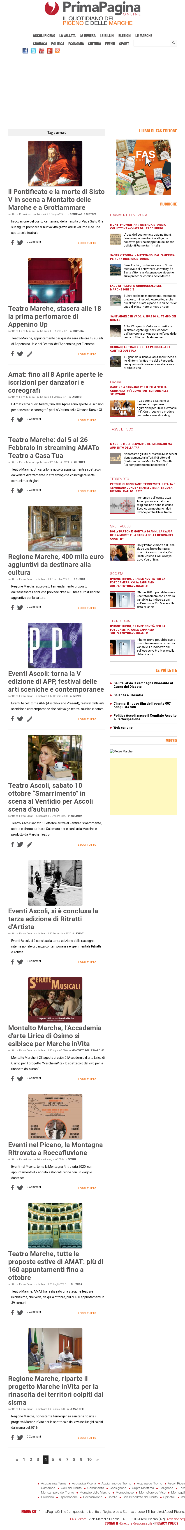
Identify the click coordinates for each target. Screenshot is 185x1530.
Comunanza (95, 1488)
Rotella (112, 1497)
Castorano (48, 1488)
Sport (124, 43)
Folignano (166, 1488)
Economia (76, 43)
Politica (57, 43)
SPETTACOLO (120, 526)
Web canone (123, 727)
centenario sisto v (83, 214)
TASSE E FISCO (121, 429)
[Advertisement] (92, 88)
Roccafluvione (92, 1497)
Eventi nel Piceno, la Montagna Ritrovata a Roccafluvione (55, 1149)
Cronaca (40, 43)
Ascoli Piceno (44, 35)
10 (89, 1459)
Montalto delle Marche (88, 1050)
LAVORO (116, 382)
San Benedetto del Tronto (140, 1497)
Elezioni (124, 35)
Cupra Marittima (143, 1488)
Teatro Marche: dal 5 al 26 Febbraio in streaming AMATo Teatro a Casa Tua (53, 447)
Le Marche (143, 35)
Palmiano (47, 1497)
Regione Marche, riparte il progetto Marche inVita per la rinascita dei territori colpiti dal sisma (55, 1390)
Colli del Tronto (71, 1488)
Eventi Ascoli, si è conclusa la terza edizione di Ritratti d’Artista (53, 919)
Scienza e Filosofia (128, 695)
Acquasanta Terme (53, 1483)
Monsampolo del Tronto (57, 1492)
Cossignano (118, 1488)
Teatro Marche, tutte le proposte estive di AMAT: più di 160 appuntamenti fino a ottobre (55, 1265)
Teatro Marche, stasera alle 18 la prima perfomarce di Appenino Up (54, 316)
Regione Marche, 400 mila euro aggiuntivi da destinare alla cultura (56, 564)
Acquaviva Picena (84, 1483)
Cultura (94, 43)
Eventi (110, 43)
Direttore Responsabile (136, 1523)
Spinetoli (169, 1497)
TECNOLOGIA (120, 621)
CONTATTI (111, 1523)
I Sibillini (107, 35)
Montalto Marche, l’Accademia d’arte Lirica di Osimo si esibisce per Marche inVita (55, 1036)
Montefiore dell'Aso (152, 1492)
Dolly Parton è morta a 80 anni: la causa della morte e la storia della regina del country (141, 535)
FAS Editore (78, 1519)
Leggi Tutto (87, 243)
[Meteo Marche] (121, 751)
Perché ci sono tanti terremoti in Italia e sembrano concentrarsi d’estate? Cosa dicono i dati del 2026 (142, 488)
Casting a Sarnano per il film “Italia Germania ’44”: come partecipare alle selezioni (139, 391)
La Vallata (67, 35)
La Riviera (88, 35)
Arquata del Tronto (149, 1483)
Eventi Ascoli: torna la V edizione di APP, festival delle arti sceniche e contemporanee (56, 681)
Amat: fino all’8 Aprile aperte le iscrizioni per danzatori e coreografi (55, 382)
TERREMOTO (119, 479)
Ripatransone (69, 1497)
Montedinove (125, 1492)
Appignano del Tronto (116, 1483)
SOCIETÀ (116, 574)
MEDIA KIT (28, 1511)
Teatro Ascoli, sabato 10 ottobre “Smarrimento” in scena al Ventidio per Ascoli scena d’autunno (50, 797)
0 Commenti (34, 241)
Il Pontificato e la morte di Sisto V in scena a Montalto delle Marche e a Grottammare (56, 199)
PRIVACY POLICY (166, 1523)
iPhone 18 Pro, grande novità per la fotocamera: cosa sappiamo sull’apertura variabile (137, 582)
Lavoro (76, 397)
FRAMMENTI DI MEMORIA (128, 215)
